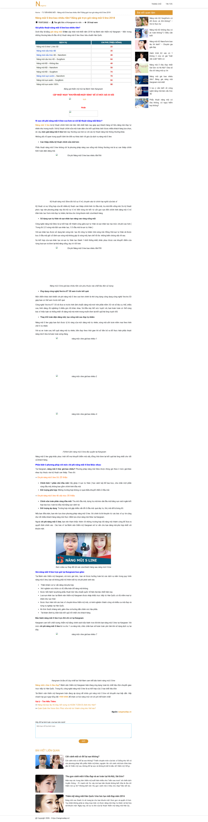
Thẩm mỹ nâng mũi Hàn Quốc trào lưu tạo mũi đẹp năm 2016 (95, 796)
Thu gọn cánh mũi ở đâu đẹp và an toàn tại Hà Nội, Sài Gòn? (94, 776)
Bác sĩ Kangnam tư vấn (71, 22)
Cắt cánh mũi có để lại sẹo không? (82, 756)
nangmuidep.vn (124, 712)
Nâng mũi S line (42, 125)
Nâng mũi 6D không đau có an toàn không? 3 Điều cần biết (161, 33)
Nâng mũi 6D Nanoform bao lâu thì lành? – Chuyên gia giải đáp (161, 44)
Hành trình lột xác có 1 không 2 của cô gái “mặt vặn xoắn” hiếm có (161, 56)
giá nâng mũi (56, 32)
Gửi (83, 741)
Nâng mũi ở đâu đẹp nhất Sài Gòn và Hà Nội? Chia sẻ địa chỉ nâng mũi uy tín (161, 68)
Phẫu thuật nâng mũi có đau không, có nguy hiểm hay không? (161, 103)
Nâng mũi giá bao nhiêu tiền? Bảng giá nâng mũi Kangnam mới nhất (161, 79)
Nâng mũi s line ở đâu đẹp (47, 685)
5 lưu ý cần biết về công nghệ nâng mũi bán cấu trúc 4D (161, 91)
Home (37, 12)
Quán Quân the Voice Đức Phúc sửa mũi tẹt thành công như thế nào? (67, 708)
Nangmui (40, 6)
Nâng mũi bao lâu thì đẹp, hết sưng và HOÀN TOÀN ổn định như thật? (67, 705)
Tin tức (169, 4)
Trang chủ (156, 4)
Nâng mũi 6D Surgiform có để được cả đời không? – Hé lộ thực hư (161, 21)
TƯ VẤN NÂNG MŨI (49, 12)
